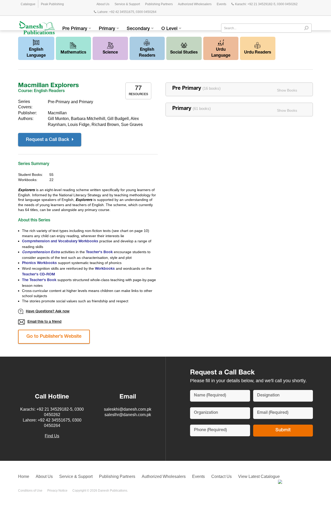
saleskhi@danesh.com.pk (127, 409)
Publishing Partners (159, 4)
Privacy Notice (57, 490)
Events (221, 4)
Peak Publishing (52, 4)
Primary (107, 29)
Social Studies (184, 53)
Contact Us (221, 476)
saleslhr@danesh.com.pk (127, 414)
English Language (36, 53)
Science (110, 53)
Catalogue (28, 4)
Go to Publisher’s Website (53, 336)
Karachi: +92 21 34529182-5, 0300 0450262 (266, 4)
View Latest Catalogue (259, 476)
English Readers (147, 53)
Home (23, 476)
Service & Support (127, 4)
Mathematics (73, 53)
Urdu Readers (257, 53)
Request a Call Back (48, 140)
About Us (102, 4)
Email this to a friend (44, 322)
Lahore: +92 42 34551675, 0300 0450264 (126, 12)
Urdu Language (220, 53)
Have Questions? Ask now (48, 311)
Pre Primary (75, 29)
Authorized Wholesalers (195, 4)
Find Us (52, 436)
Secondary (139, 29)
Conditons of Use (30, 490)
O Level (170, 29)
